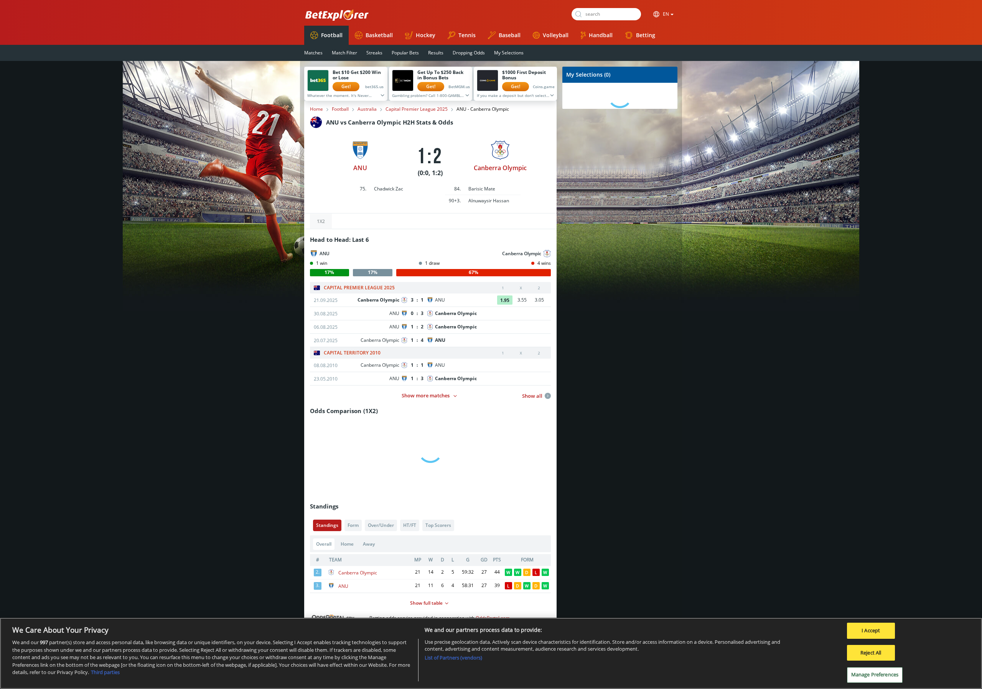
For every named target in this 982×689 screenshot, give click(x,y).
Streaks (374, 52)
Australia (367, 109)
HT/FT (409, 525)
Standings (327, 525)
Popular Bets (405, 52)
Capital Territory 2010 (352, 353)
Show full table (426, 603)
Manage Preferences (874, 674)
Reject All (870, 652)
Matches (313, 52)
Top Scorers (438, 525)
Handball (601, 35)
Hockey (425, 35)
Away (369, 544)
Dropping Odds (469, 52)
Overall (323, 544)
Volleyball (555, 35)
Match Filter (344, 52)
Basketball (379, 35)
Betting (645, 35)
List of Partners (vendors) (453, 657)
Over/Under (381, 525)
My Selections (509, 52)
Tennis (467, 35)
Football (332, 35)
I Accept (871, 630)
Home (316, 109)
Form (353, 525)
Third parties (105, 672)
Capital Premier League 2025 (417, 109)
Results (435, 52)
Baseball (510, 35)
